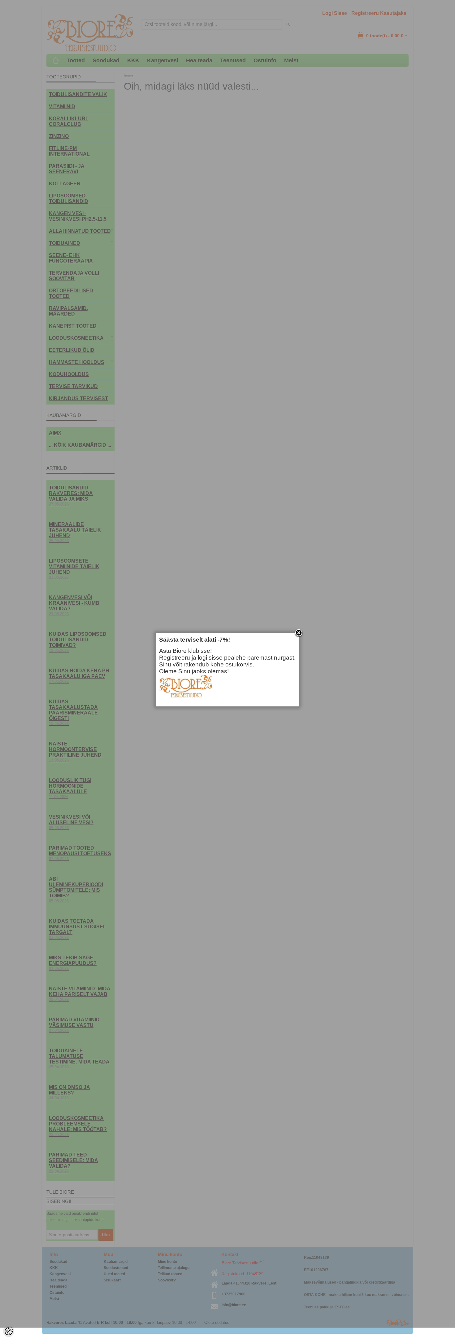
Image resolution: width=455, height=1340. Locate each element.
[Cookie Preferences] (8, 1331)
